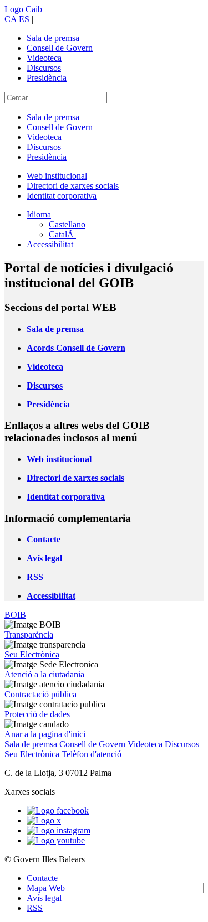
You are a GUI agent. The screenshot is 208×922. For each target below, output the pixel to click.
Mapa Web (46, 888)
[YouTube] (56, 840)
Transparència (28, 634)
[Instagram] (58, 830)
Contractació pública (40, 694)
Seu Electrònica (31, 654)
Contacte (42, 878)
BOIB (15, 614)
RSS (35, 908)
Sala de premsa (53, 38)
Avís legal (44, 898)
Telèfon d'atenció (91, 754)
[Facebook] (58, 810)
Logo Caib (23, 9)
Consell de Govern (60, 48)
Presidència (47, 77)
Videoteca (44, 58)
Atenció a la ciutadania (44, 674)
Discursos (44, 67)
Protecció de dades (37, 714)
